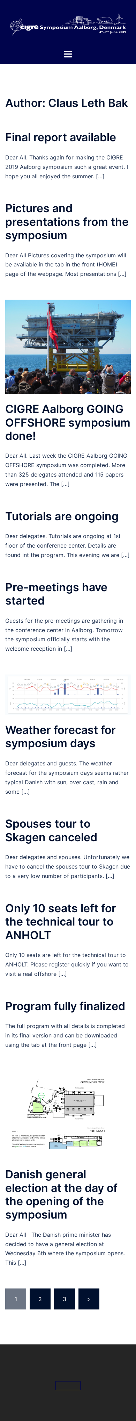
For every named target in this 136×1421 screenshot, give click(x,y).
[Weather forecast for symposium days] (68, 694)
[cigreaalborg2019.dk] (68, 23)
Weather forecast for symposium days (60, 736)
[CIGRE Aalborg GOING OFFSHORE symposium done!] (68, 346)
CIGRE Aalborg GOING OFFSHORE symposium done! (67, 422)
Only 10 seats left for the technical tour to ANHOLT (60, 921)
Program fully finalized (65, 1006)
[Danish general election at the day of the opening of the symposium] (68, 1114)
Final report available (60, 137)
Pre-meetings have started (56, 593)
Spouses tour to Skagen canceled (51, 830)
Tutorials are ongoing (62, 516)
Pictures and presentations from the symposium (67, 221)
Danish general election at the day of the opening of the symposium (61, 1194)
